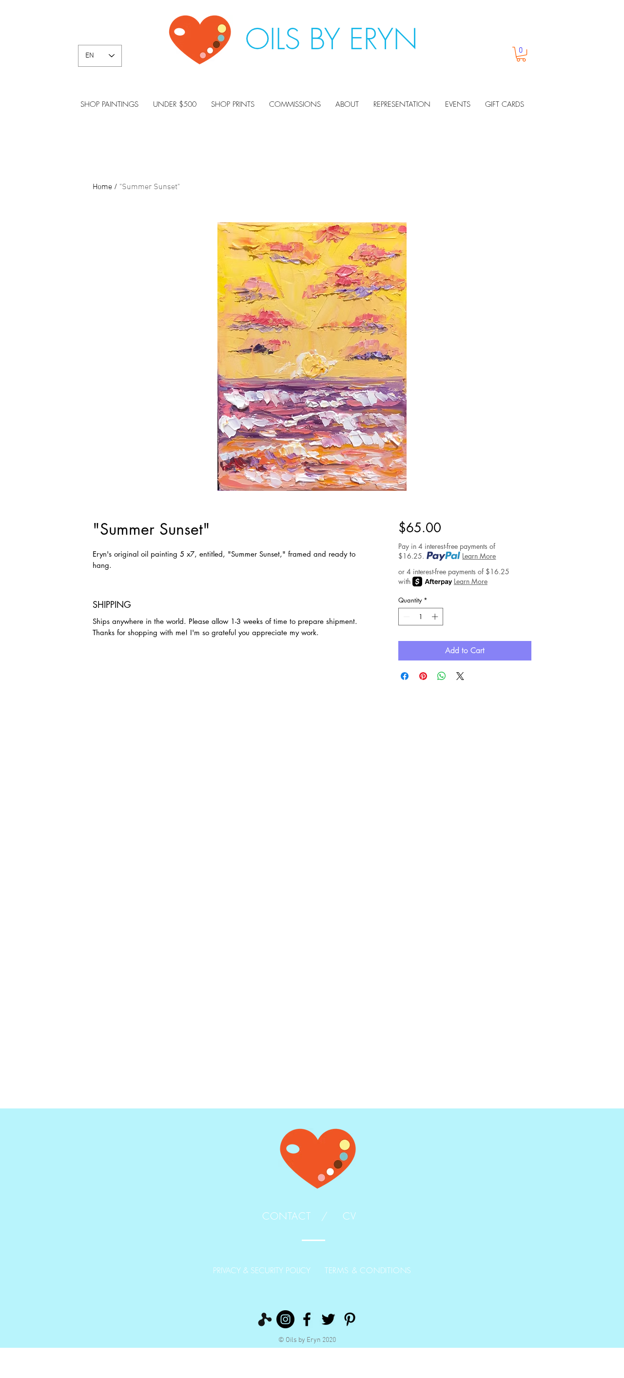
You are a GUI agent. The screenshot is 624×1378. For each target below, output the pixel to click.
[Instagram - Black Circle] (285, 1319)
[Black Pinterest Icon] (350, 1319)
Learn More (479, 556)
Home (102, 187)
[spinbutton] (420, 616)
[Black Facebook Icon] (307, 1319)
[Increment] (436, 616)
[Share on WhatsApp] (442, 676)
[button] (521, 54)
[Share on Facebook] (404, 676)
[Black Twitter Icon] (328, 1319)
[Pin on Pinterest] (423, 676)
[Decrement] (405, 616)
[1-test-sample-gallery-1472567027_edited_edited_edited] (264, 1319)
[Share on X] (460, 676)
